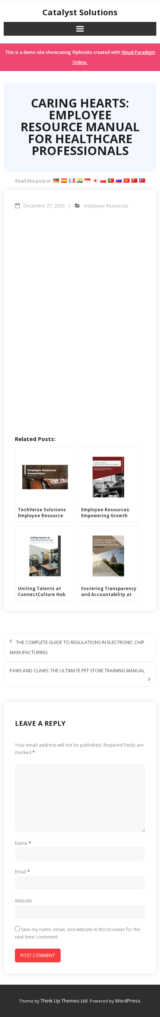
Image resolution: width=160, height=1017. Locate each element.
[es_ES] (64, 181)
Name (23, 843)
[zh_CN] (134, 181)
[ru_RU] (119, 181)
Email (22, 872)
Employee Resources (106, 206)
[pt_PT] (111, 181)
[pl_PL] (103, 181)
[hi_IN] (80, 181)
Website (23, 901)
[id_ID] (87, 181)
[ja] (95, 181)
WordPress (127, 1000)
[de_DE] (56, 181)
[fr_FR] (72, 181)
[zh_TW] (142, 181)
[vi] (126, 181)
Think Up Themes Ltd (64, 1000)
